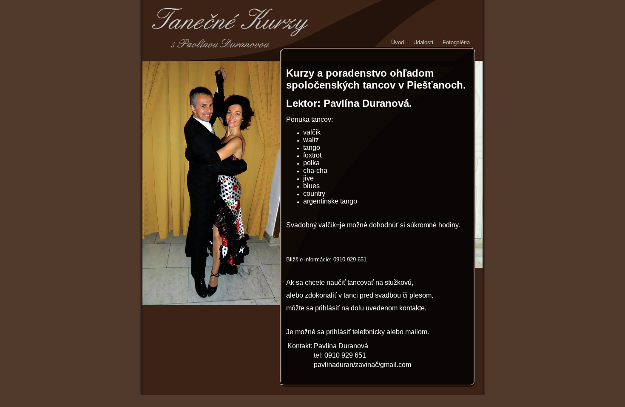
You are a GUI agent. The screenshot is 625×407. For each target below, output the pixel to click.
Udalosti (423, 42)
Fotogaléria (456, 42)
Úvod (397, 42)
